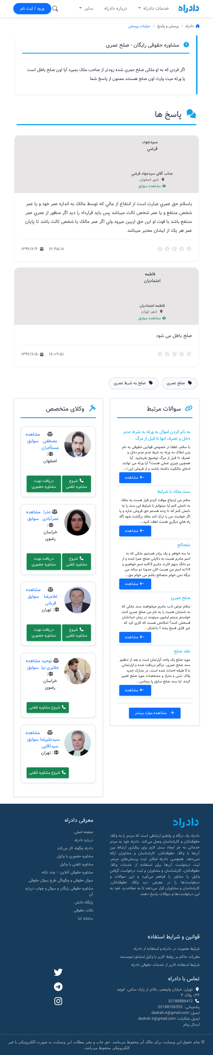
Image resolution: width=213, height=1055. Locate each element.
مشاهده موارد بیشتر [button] (151, 713)
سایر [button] (88, 8)
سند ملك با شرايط (173, 491)
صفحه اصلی (83, 832)
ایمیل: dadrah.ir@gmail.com (175, 1013)
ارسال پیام (191, 1024)
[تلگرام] (58, 987)
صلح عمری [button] (176, 383)
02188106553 (170, 1007)
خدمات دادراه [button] (155, 8)
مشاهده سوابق (150, 186)
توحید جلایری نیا (50, 664)
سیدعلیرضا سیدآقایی (50, 743)
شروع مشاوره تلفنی (76, 484)
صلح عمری (180, 597)
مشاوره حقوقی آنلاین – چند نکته (67, 872)
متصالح (183, 544)
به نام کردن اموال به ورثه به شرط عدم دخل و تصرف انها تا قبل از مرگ (156, 435)
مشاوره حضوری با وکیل (75, 856)
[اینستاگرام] (58, 1002)
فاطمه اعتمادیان (152, 306)
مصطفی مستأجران (50, 444)
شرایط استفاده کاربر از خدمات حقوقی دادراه (165, 965)
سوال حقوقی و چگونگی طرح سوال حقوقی (61, 880)
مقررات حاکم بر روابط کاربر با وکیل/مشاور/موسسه (160, 957)
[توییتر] (58, 973)
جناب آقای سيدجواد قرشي (152, 174)
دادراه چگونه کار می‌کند (75, 848)
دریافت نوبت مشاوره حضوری (44, 484)
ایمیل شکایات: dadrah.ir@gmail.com (169, 1019)
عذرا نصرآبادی (50, 515)
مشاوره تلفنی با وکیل (76, 864)
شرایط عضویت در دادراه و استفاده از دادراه (167, 949)
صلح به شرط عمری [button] (130, 383)
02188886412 (180, 1001)
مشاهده (132, 477)
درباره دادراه (115, 8)
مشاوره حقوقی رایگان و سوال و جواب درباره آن (59, 891)
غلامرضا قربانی (50, 600)
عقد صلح (182, 651)
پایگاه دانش (84, 902)
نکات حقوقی (83, 910)
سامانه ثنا (85, 918)
